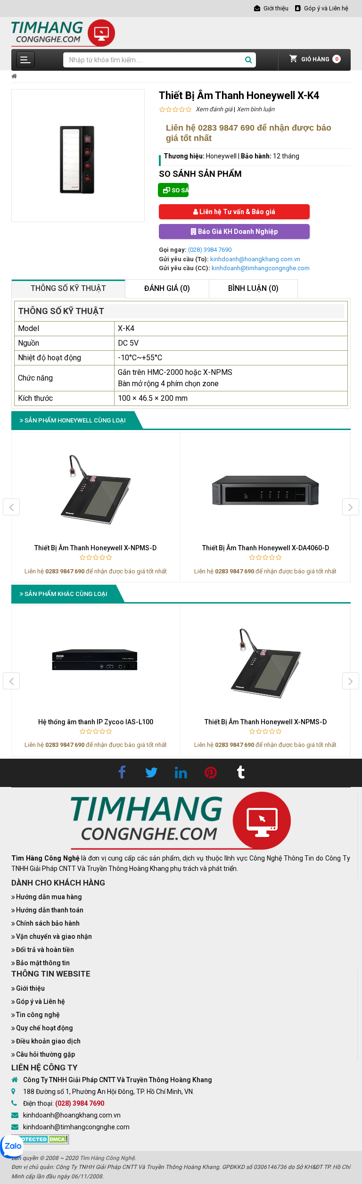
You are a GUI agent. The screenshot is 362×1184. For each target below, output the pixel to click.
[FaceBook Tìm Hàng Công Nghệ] (122, 773)
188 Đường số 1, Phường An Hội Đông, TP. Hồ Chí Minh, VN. (108, 1091)
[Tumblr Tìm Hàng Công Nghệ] (240, 773)
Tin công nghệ (38, 1014)
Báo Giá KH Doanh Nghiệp (237, 231)
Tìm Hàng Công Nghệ (107, 1158)
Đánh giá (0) (167, 288)
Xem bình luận (255, 109)
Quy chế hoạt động (44, 1028)
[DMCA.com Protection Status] (40, 1139)
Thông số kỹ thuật (68, 288)
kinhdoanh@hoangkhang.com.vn (255, 259)
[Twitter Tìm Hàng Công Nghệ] (151, 773)
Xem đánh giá (214, 109)
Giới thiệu (30, 988)
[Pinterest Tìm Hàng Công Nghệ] (211, 773)
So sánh (179, 190)
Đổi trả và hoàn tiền (45, 949)
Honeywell (222, 156)
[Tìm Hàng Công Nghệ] (63, 32)
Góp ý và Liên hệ (40, 1001)
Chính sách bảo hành (48, 923)
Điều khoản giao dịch (48, 1041)
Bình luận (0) (253, 288)
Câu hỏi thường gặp (45, 1054)
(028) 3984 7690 (209, 249)
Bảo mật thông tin (43, 963)
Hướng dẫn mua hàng (49, 897)
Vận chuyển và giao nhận (54, 936)
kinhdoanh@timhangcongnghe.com (261, 268)
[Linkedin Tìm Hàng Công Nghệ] (181, 773)
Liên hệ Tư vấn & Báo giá (236, 211)
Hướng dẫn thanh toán (49, 910)
